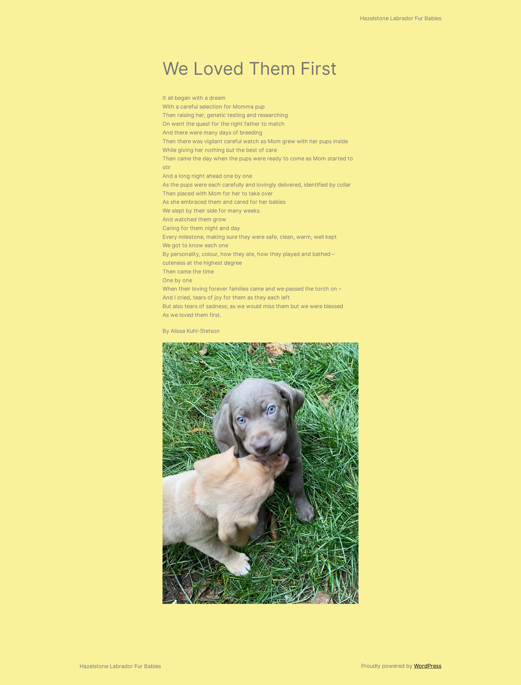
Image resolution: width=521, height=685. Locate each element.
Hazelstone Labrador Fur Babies (400, 18)
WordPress (427, 666)
